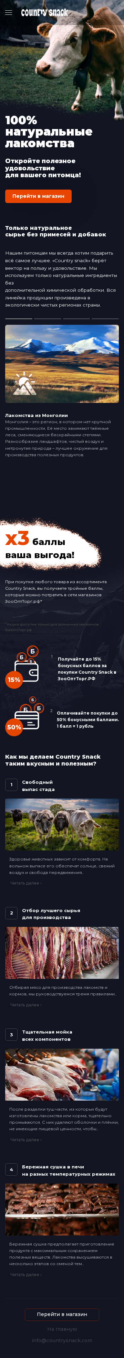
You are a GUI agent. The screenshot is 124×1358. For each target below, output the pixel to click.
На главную (62, 1329)
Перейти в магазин (38, 196)
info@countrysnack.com (62, 1341)
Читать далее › (26, 883)
